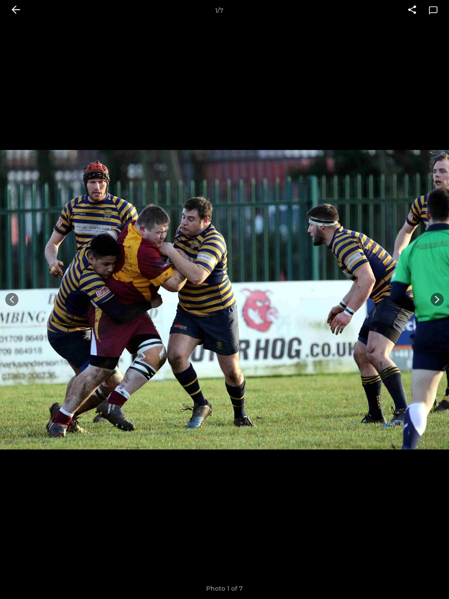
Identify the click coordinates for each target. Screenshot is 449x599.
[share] (412, 10)
